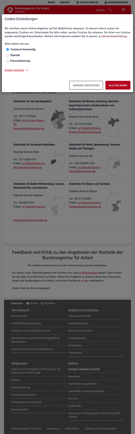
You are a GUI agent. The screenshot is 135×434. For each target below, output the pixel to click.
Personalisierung (20, 60)
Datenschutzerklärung (114, 36)
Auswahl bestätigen (86, 85)
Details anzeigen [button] (14, 70)
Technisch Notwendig (23, 49)
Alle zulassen (118, 85)
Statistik (15, 55)
